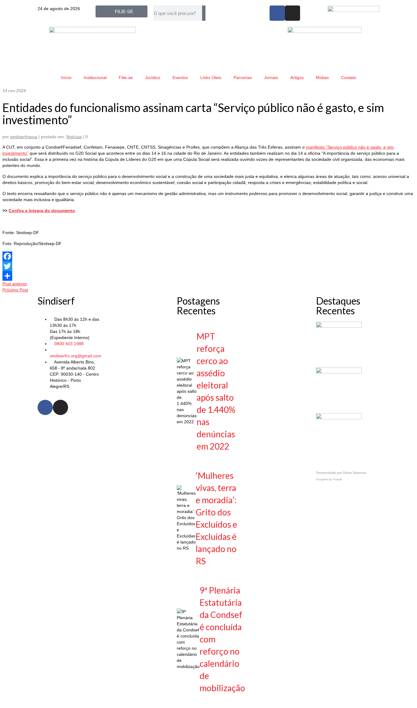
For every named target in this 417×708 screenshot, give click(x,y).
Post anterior (14, 283)
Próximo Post (15, 289)
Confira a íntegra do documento (42, 210)
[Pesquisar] (203, 13)
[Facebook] (277, 13)
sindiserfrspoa (23, 136)
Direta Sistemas (354, 473)
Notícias (74, 136)
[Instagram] (292, 13)
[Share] (208, 276)
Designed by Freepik (329, 479)
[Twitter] (208, 266)
